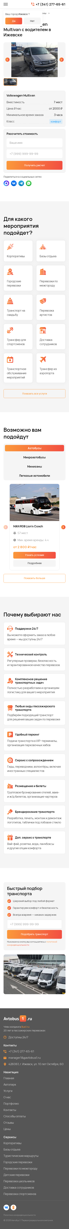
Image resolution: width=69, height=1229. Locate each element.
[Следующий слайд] (61, 60)
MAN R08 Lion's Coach (28, 526)
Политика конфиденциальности (20, 1214)
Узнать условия (34, 555)
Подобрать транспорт (34, 934)
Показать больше (34, 578)
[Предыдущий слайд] (7, 60)
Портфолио (11, 1104)
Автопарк (10, 1084)
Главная (9, 1078)
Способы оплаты (15, 1116)
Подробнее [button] (35, 563)
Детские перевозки (16, 1175)
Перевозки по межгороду (20, 1168)
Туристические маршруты (21, 1156)
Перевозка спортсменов (20, 1194)
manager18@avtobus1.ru (24, 1058)
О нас (7, 1097)
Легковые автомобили (34, 476)
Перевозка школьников (19, 1181)
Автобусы (34, 448)
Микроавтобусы (34, 457)
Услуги (8, 1091)
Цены (7, 1129)
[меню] (6, 4)
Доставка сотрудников (19, 1187)
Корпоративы (12, 1143)
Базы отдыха (12, 1149)
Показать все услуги (34, 393)
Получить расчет (34, 165)
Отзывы (9, 1123)
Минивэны (40, 13)
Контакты (10, 1110)
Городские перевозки (18, 1162)
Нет (32, 21)
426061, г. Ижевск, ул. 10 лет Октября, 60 (36, 1064)
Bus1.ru (25, 1026)
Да (13, 21)
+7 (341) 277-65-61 (50, 4)
